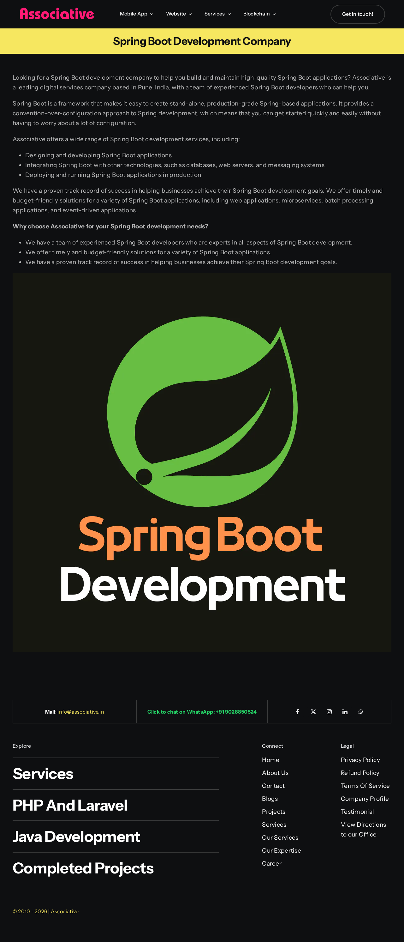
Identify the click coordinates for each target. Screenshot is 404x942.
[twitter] (313, 712)
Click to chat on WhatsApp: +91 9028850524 (202, 712)
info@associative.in (80, 712)
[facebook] (298, 712)
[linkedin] (345, 712)
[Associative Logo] (57, 10)
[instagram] (329, 712)
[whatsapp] (361, 712)
